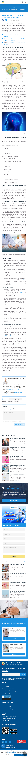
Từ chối (7, 754)
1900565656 (6, 686)
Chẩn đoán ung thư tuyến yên (15, 399)
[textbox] (14, 543)
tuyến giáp (22, 279)
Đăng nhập (5, 409)
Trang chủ (3, 9)
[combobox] (14, 543)
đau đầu (22, 292)
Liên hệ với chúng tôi (14, 500)
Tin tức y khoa (8, 9)
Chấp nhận (20, 754)
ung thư (3, 93)
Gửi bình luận (18, 424)
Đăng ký (10, 409)
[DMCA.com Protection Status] (6, 697)
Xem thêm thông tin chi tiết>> (13, 389)
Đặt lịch (14, 638)
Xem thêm (24, 561)
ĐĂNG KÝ (23, 674)
